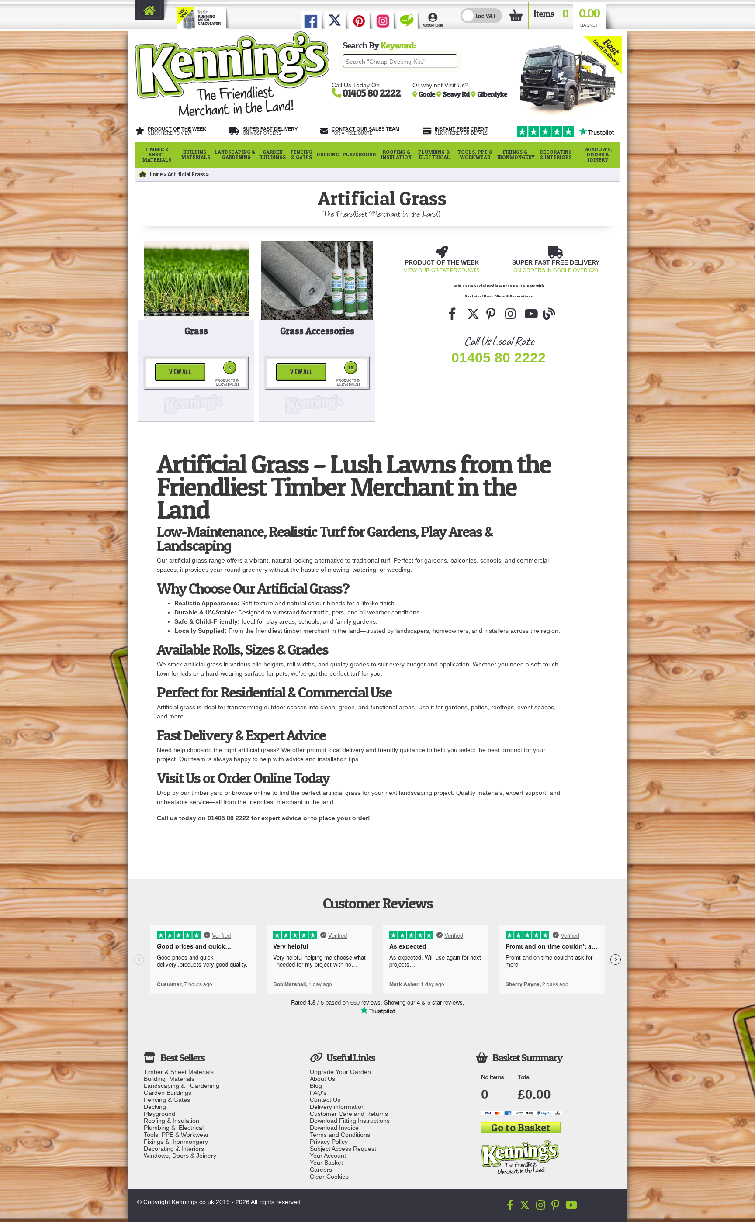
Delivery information (337, 1106)
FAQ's (318, 1092)
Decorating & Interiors (556, 154)
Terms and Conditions (340, 1134)
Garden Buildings (272, 154)
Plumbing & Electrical (434, 154)
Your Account (328, 1155)
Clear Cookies (329, 1176)
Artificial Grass (186, 174)
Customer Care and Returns (349, 1113)
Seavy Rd (457, 94)
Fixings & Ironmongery (515, 154)
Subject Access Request (343, 1148)
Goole (427, 94)
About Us (322, 1078)
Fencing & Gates (301, 154)
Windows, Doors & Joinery (598, 154)
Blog (316, 1085)
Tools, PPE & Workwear (474, 154)
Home (156, 174)
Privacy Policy (329, 1141)
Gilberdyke (492, 94)
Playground (359, 154)
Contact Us (325, 1099)
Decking (328, 154)
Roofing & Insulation (396, 154)
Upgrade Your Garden (340, 1071)
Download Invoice (334, 1127)
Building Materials (195, 154)
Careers (321, 1169)
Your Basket (326, 1162)
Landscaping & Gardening (235, 154)
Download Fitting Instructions (350, 1120)
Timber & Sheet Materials (156, 154)
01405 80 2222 (498, 358)
